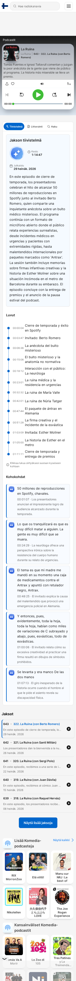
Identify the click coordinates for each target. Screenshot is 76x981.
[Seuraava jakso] (68, 94)
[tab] (14, 126)
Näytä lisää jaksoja (38, 823)
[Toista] (38, 94)
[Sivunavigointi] (69, 6)
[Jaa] (7, 84)
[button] (42, 83)
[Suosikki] (12, 84)
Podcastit (9, 40)
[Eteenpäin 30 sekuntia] (54, 94)
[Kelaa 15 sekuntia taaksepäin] (21, 94)
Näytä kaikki (61, 840)
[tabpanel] (38, 418)
